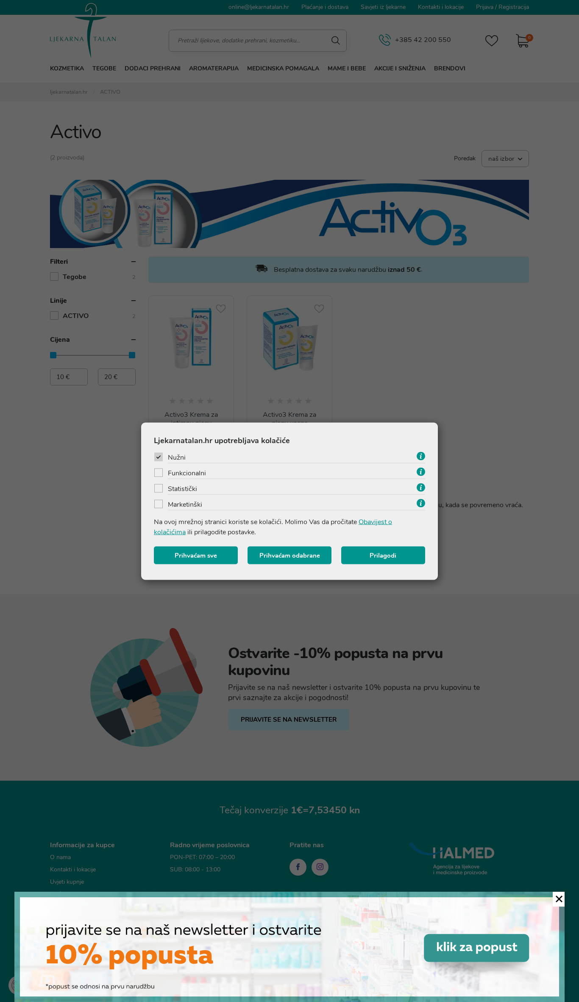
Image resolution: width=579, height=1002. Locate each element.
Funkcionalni (187, 472)
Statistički (182, 488)
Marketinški (185, 504)
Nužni (177, 457)
